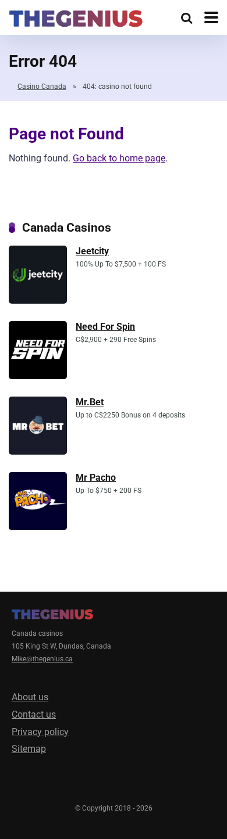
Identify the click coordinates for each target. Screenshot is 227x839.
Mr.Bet (90, 402)
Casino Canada (41, 86)
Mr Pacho (96, 477)
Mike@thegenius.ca (42, 659)
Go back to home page (119, 158)
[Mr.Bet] (38, 451)
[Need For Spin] (38, 375)
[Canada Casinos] (76, 17)
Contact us (34, 714)
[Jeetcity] (38, 300)
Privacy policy (40, 731)
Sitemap (29, 748)
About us (30, 697)
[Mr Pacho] (38, 526)
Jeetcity (92, 251)
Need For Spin (105, 326)
